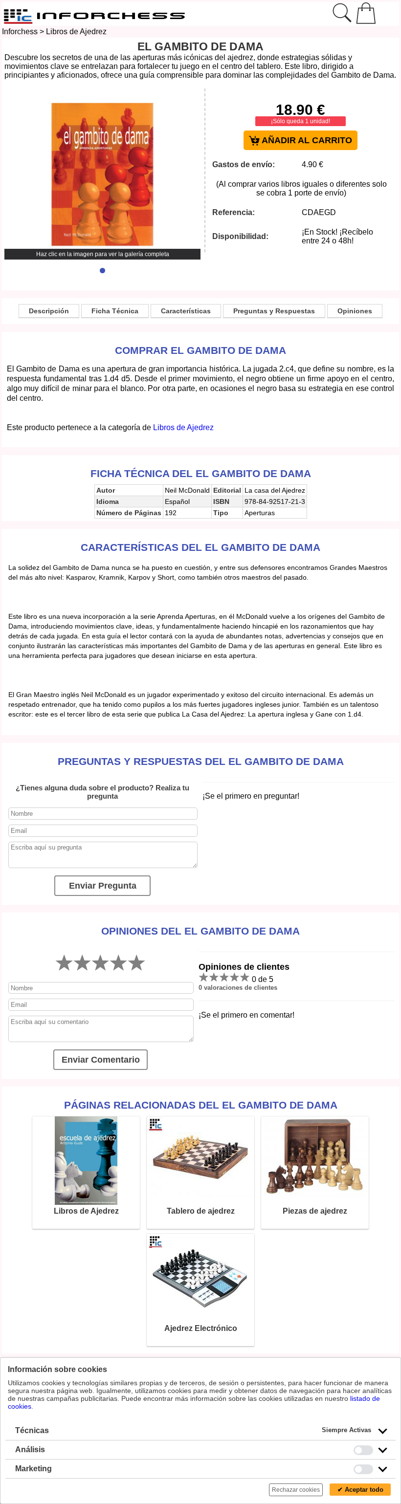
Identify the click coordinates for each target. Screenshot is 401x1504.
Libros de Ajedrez (76, 31)
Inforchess (20, 31)
